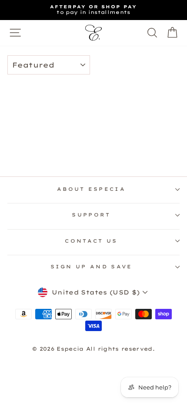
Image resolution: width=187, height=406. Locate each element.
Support (91, 215)
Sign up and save (91, 267)
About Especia (91, 189)
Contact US (91, 241)
